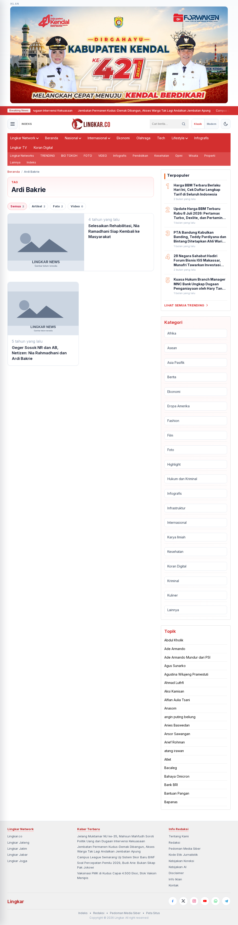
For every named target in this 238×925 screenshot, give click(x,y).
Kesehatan (161, 155)
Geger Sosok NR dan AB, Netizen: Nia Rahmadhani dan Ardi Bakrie (39, 353)
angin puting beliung (179, 717)
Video (77, 206)
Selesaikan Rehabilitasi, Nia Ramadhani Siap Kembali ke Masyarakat (114, 231)
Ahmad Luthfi (174, 683)
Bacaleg (170, 768)
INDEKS (27, 124)
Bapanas (171, 802)
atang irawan (174, 751)
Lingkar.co (14, 836)
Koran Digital (43, 147)
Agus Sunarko (175, 666)
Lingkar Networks (22, 155)
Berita (171, 377)
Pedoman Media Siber (185, 848)
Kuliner (172, 595)
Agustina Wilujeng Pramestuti (186, 674)
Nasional (71, 138)
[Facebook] (172, 901)
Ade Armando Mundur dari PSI (187, 657)
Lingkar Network (22, 138)
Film (170, 435)
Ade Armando (174, 649)
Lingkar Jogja (17, 861)
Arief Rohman (174, 742)
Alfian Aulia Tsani (177, 700)
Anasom (170, 708)
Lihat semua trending (184, 305)
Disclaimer (176, 873)
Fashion (173, 421)
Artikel (38, 206)
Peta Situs (153, 913)
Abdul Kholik (173, 640)
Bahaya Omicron (176, 776)
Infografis (201, 138)
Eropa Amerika (178, 406)
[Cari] (183, 124)
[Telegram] (226, 901)
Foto (58, 206)
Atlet (167, 759)
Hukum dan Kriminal (182, 479)
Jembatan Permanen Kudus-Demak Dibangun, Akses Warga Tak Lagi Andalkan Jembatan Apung (124, 110)
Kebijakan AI (177, 867)
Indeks (31, 162)
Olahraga (143, 138)
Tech (161, 138)
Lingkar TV (18, 147)
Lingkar (15, 901)
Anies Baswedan (177, 725)
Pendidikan (140, 155)
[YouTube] (204, 901)
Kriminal (173, 581)
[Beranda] (91, 124)
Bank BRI (171, 785)
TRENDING (47, 155)
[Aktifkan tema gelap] (226, 124)
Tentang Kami (179, 836)
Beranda (51, 138)
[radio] (198, 124)
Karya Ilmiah (176, 537)
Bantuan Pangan (176, 793)
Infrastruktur (176, 508)
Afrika (171, 333)
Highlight (174, 464)
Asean (172, 348)
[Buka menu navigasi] (12, 124)
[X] (183, 901)
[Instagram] (194, 901)
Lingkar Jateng (18, 842)
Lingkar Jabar (17, 854)
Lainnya (15, 162)
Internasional (97, 138)
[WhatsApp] (215, 901)
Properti (209, 155)
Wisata (193, 155)
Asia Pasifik (176, 363)
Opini (178, 155)
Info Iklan (175, 879)
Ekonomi (123, 138)
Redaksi (174, 842)
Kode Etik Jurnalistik (183, 854)
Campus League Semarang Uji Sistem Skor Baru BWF (116, 857)
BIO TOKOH (69, 155)
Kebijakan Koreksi (181, 861)
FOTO (88, 155)
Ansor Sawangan (177, 734)
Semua (17, 206)
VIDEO (102, 155)
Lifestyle (178, 138)
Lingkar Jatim (17, 848)
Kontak (173, 885)
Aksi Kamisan (174, 691)
